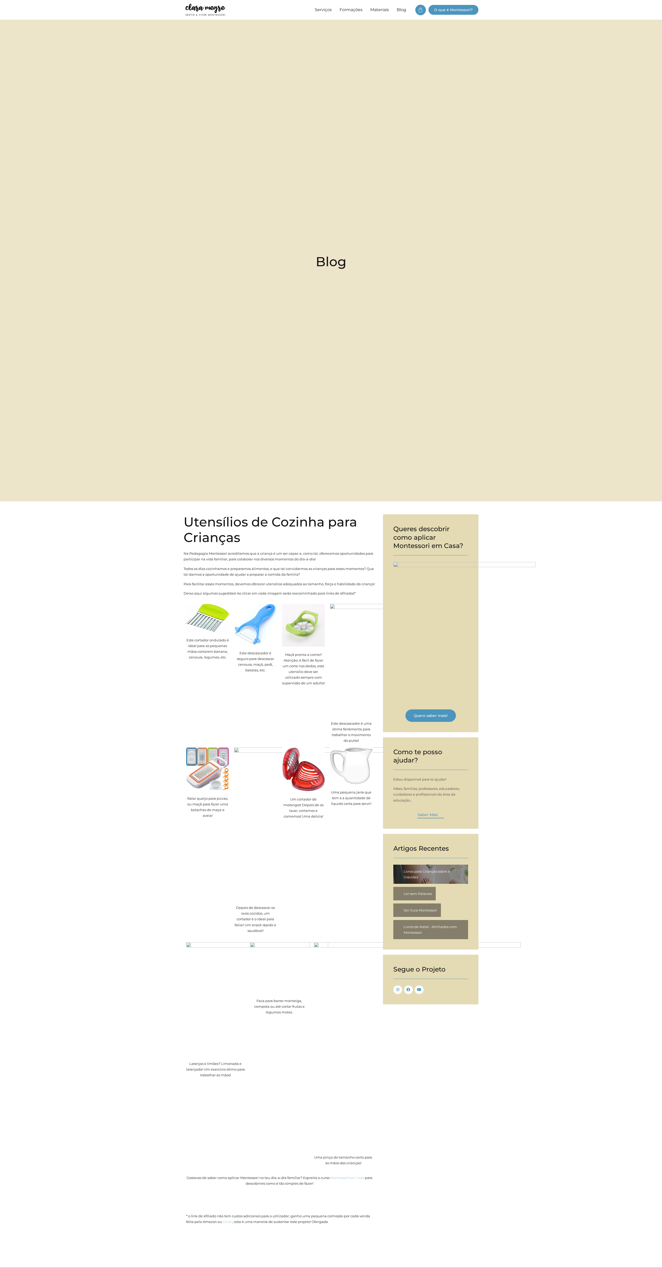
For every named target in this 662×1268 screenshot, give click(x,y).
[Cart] (420, 10)
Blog (401, 9)
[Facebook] (408, 989)
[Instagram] (397, 989)
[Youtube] (419, 989)
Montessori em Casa (347, 1178)
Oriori (227, 1222)
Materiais (379, 9)
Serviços (323, 9)
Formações (351, 9)
